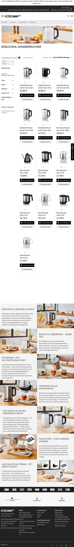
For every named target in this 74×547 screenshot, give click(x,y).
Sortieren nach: (47, 57)
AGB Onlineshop (60, 526)
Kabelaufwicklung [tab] (6, 98)
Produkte (13, 22)
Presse (39, 515)
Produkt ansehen (27, 99)
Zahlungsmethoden (61, 517)
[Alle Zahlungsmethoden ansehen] (37, 489)
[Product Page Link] (27, 73)
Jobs (38, 517)
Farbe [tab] (3, 84)
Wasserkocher (23, 22)
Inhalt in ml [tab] (5, 93)
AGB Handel (41, 525)
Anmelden (53, 10)
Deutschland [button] (65, 7)
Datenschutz (59, 515)
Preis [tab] (3, 80)
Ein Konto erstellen (66, 10)
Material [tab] (4, 89)
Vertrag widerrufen (61, 523)
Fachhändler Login (43, 522)
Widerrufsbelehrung (61, 521)
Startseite (4, 22)
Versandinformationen (62, 519)
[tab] (8, 63)
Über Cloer (40, 513)
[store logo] (13, 16)
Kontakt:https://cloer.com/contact (27, 532)
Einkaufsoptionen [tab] (8, 58)
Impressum (59, 513)
